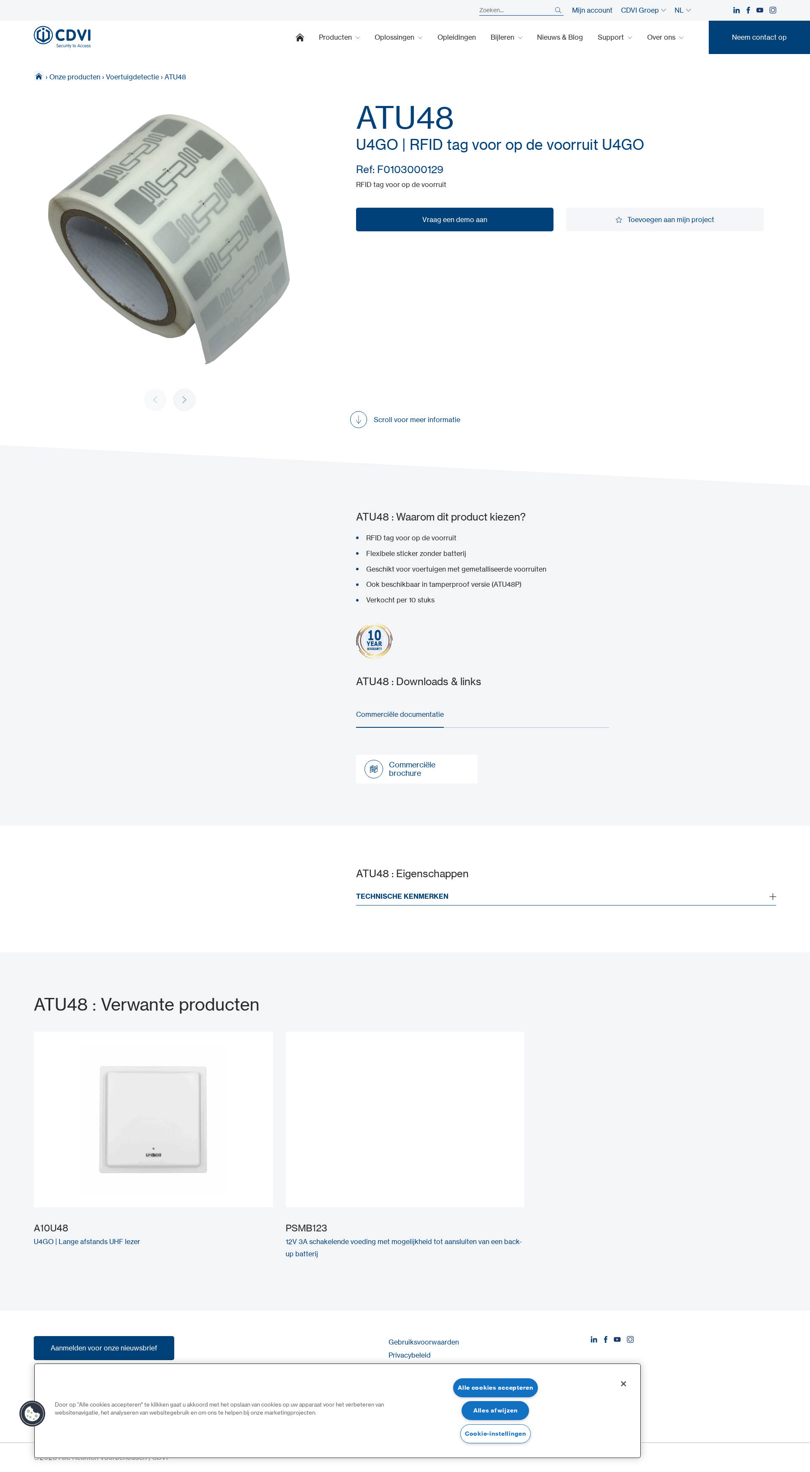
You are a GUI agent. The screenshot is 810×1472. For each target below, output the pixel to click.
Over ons (662, 37)
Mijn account (592, 10)
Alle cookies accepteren (495, 1387)
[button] (184, 399)
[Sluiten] (623, 1383)
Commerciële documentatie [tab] (400, 714)
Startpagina (300, 37)
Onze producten (74, 77)
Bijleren (503, 37)
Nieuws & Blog (560, 37)
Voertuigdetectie (132, 77)
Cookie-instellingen (495, 1433)
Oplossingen (395, 37)
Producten (336, 37)
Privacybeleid (410, 1355)
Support (612, 37)
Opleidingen (456, 37)
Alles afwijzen (495, 1410)
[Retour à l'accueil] (62, 37)
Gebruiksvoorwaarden (424, 1342)
